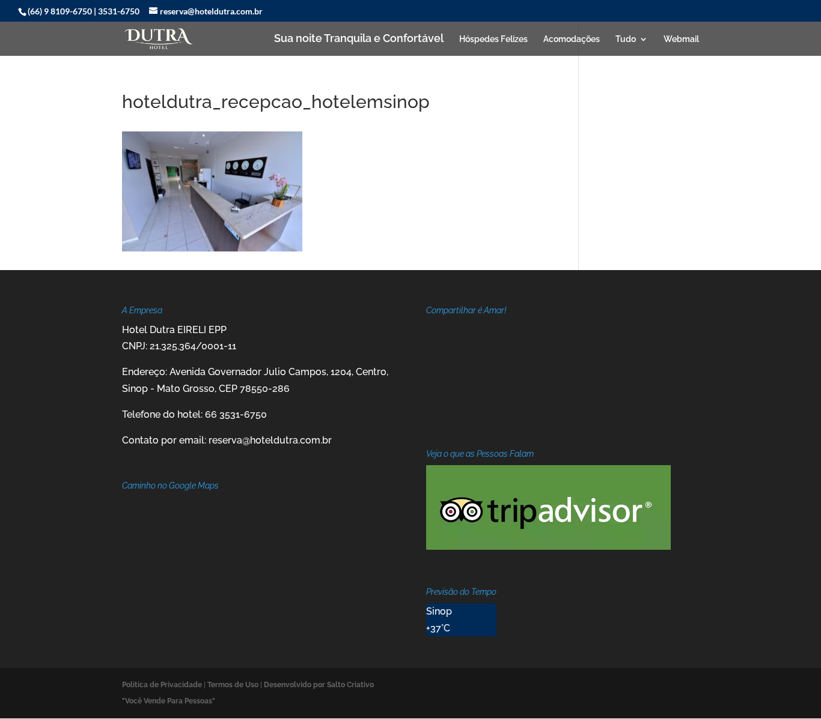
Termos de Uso (232, 685)
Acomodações (571, 39)
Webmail (681, 39)
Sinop (439, 611)
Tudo (625, 39)
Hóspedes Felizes (493, 39)
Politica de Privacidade (162, 685)
